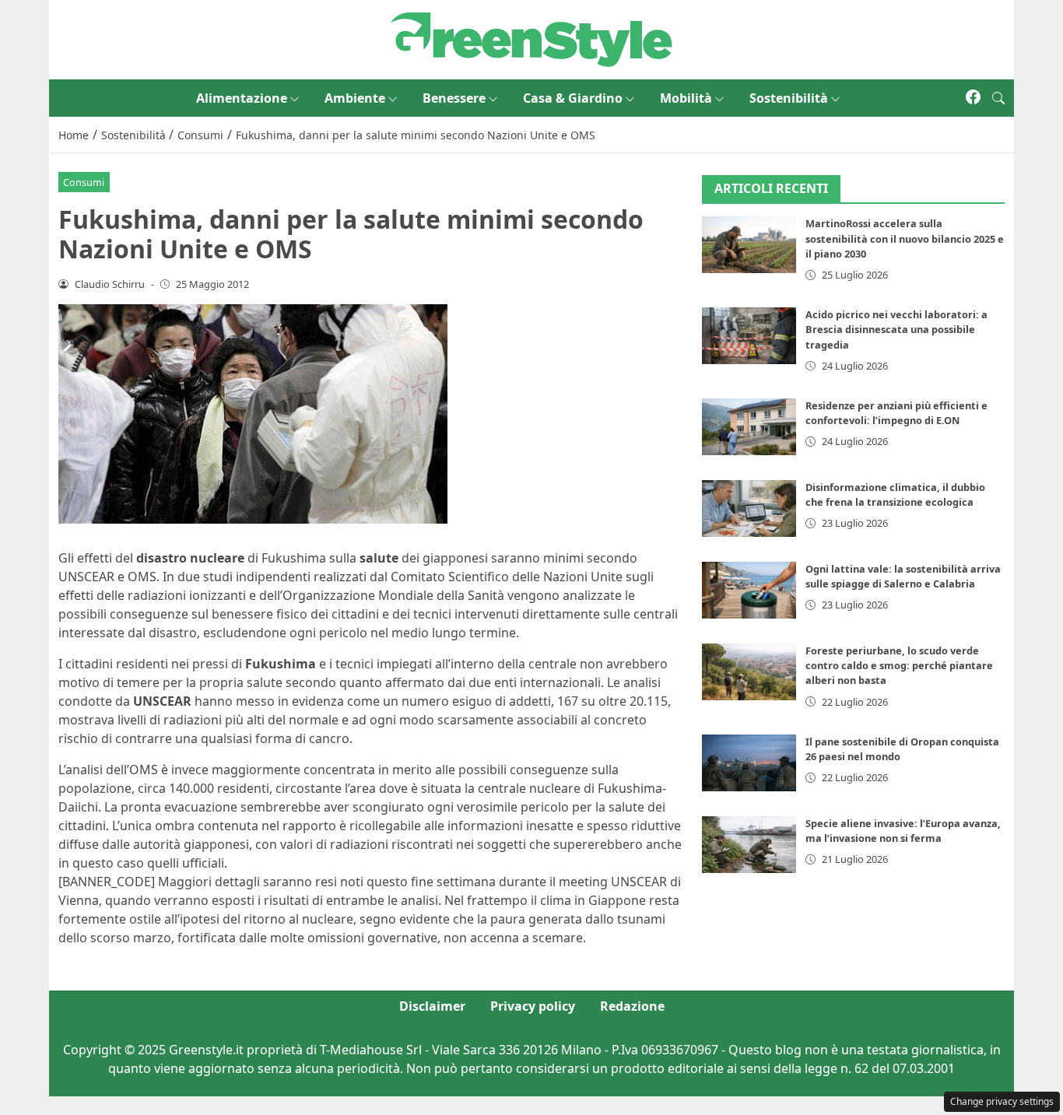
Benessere (454, 98)
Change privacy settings (1002, 1101)
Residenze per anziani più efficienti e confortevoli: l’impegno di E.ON (896, 412)
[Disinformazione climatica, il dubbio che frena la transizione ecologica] (749, 508)
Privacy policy (532, 1006)
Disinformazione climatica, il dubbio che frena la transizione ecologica (895, 494)
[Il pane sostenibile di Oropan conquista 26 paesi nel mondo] (749, 763)
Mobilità (686, 98)
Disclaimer (432, 1006)
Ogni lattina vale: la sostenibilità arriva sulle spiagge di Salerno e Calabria (903, 576)
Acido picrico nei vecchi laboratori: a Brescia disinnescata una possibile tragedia (896, 329)
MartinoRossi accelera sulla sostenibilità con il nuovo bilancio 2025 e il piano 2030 (904, 239)
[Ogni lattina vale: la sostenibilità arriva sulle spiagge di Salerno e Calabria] (749, 590)
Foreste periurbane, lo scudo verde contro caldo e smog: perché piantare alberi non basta (899, 665)
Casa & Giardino (573, 98)
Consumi (83, 182)
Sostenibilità (788, 98)
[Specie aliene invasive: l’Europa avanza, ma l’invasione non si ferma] (749, 844)
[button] (998, 98)
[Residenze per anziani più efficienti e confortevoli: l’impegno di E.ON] (749, 426)
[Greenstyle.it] (531, 38)
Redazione (632, 1006)
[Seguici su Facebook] (973, 98)
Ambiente (355, 98)
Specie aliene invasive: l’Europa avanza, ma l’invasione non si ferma (903, 830)
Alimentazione (241, 98)
